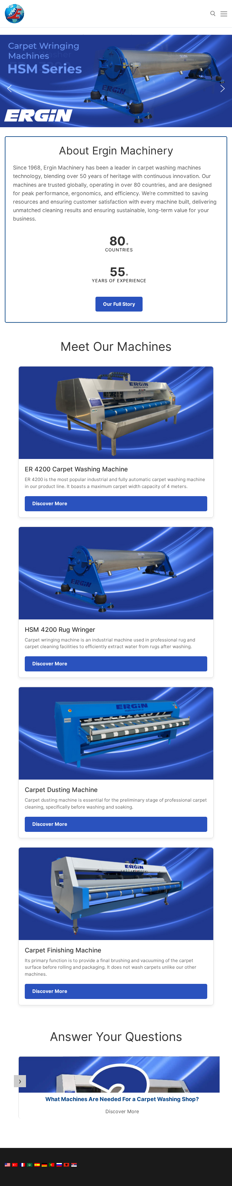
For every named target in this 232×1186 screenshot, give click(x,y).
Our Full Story (119, 304)
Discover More (49, 503)
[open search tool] (213, 13)
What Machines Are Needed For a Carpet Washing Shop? (122, 1099)
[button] (116, 81)
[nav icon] (224, 13)
